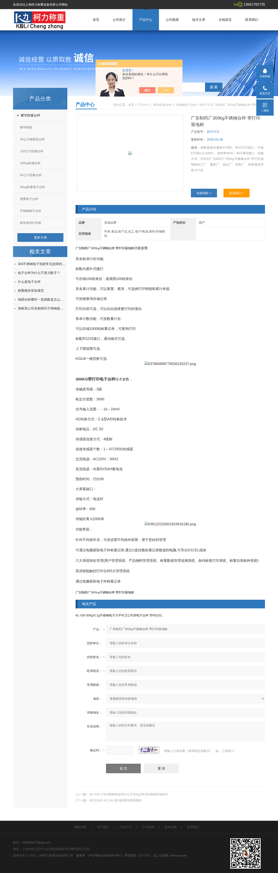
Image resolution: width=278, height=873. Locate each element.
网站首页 (80, 827)
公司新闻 (172, 19)
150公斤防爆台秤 (31, 151)
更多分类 (40, 237)
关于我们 (103, 827)
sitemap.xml (178, 855)
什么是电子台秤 (29, 281)
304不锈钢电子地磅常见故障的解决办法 (42, 264)
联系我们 (251, 19)
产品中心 (145, 19)
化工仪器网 (161, 855)
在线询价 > (204, 193)
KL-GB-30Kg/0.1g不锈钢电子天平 (98, 615)
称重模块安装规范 (31, 290)
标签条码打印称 (30, 222)
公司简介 (119, 19)
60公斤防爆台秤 (31, 175)
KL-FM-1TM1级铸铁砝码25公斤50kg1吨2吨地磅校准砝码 (129, 794)
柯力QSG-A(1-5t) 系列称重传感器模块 (116, 800)
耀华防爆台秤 (30, 115)
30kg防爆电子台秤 (32, 187)
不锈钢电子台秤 (30, 211)
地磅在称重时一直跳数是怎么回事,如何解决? (42, 299)
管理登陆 (130, 855)
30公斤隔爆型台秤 (32, 139)
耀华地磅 (26, 127)
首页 (96, 19)
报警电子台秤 (29, 199)
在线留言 (225, 19)
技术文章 (198, 19)
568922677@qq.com (36, 842)
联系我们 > (236, 193)
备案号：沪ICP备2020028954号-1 (99, 855)
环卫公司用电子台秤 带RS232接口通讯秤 (149, 615)
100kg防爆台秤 (30, 163)
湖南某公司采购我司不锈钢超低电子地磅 (42, 308)
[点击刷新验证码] (149, 750)
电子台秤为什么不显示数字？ (39, 273)
